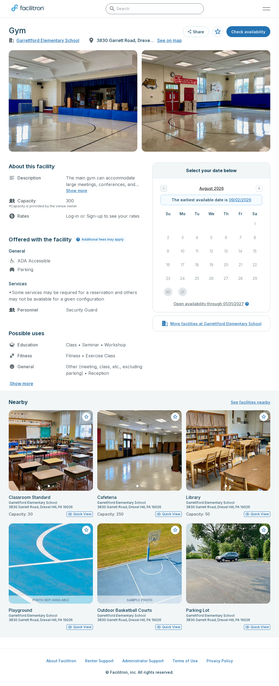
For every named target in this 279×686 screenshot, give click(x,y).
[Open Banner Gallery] (73, 101)
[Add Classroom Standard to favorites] (86, 416)
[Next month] (259, 188)
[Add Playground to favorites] (86, 530)
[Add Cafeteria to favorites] (175, 416)
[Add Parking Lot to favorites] (263, 530)
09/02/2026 (240, 199)
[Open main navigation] (266, 9)
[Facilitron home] (28, 12)
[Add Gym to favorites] (217, 31)
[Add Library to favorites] (263, 416)
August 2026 (211, 188)
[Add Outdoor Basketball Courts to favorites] (175, 530)
